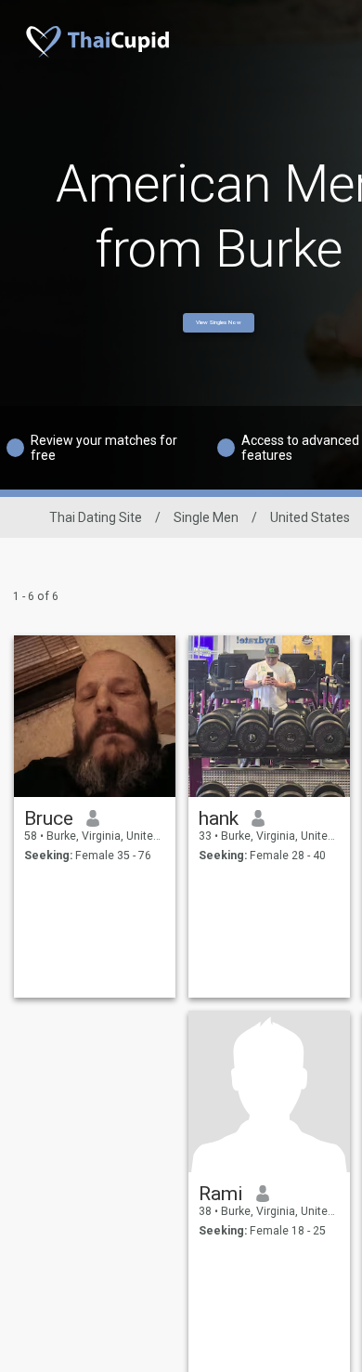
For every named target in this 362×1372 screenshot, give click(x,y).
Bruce (48, 818)
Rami (221, 1194)
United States (310, 517)
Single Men (206, 517)
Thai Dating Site (95, 517)
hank (219, 818)
